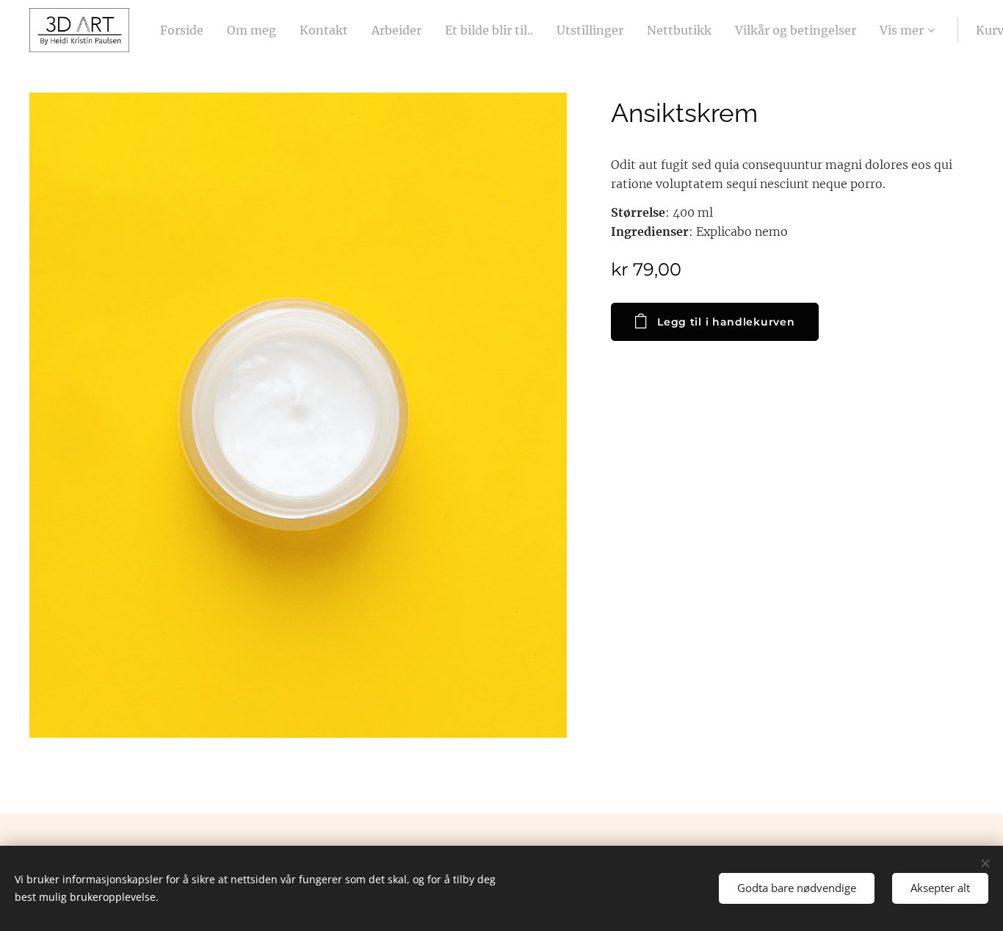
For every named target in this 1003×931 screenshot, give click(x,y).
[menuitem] (185, 30)
